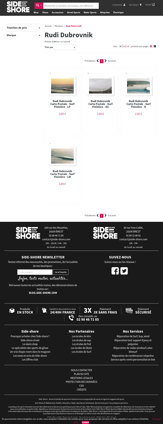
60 (124, 46)
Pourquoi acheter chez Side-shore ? (30, 336)
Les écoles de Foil (81, 344)
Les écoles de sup (81, 340)
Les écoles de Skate (81, 348)
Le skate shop (30, 344)
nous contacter (81, 370)
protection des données (81, 382)
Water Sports (90, 12)
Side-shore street (30, 340)
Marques (59, 26)
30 (120, 46)
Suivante (112, 60)
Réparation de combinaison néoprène (133, 355)
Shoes (45, 12)
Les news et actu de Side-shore (30, 355)
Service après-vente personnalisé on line (133, 359)
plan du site (81, 374)
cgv (81, 385)
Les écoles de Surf (81, 351)
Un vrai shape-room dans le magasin (30, 351)
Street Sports (73, 12)
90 (128, 46)
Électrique (118, 12)
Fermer (85, 422)
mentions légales (81, 378)
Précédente (90, 60)
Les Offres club (30, 359)
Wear (36, 12)
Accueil (48, 26)
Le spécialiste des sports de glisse (30, 348)
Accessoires (57, 12)
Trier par (49, 47)
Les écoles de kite (81, 336)
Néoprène (105, 12)
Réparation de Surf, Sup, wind (133, 336)
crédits (81, 389)
